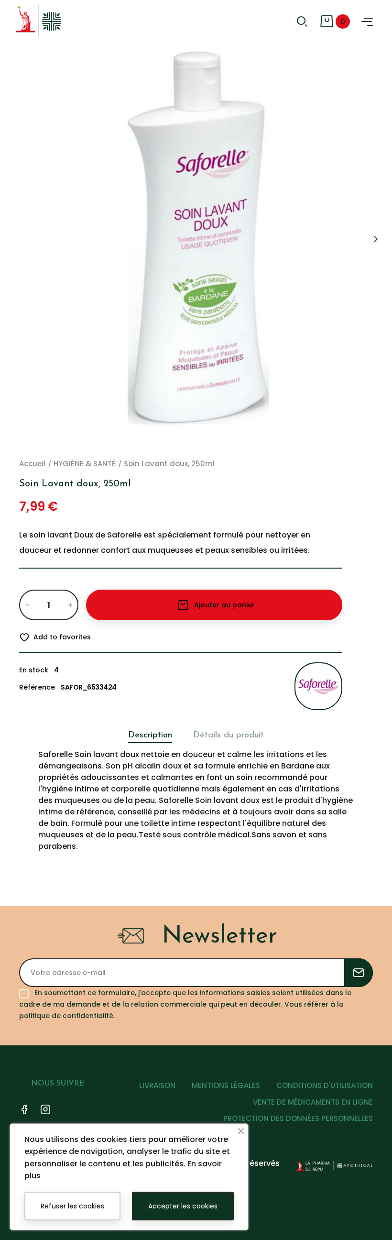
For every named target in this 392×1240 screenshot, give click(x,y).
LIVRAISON (157, 1085)
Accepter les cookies (183, 1206)
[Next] (375, 239)
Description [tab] (150, 735)
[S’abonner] (358, 972)
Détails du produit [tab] (228, 735)
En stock (33, 670)
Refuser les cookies (72, 1206)
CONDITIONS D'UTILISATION (324, 1085)
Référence (37, 687)
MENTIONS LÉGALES (226, 1085)
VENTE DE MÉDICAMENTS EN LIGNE (313, 1102)
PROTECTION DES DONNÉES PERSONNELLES (298, 1118)
